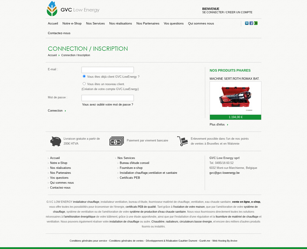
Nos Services (95, 23)
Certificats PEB (130, 177)
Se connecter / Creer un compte (227, 12)
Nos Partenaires (147, 23)
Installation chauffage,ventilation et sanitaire (148, 172)
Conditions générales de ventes (126, 240)
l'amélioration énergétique (80, 216)
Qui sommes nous (201, 23)
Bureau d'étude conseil (134, 163)
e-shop (255, 201)
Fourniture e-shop (131, 168)
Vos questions (174, 23)
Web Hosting (219, 240)
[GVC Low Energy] (52, 16)
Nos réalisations (120, 23)
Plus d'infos (217, 124)
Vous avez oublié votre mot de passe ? (107, 104)
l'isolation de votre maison (189, 206)
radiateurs (172, 221)
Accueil (53, 23)
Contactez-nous (59, 33)
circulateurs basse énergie (196, 221)
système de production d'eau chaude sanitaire (158, 211)
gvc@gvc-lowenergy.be (224, 172)
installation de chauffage (124, 221)
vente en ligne (241, 201)
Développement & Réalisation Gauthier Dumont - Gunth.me (178, 240)
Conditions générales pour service (88, 240)
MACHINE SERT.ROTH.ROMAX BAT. (235, 78)
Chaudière (158, 221)
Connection (55, 110)
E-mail (52, 69)
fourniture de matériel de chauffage (237, 216)
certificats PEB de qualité (141, 206)
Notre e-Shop (72, 23)
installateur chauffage (86, 201)
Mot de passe (57, 97)
